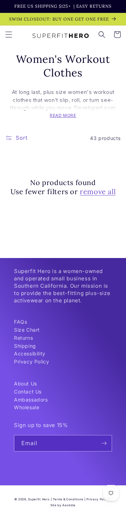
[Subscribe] (104, 443)
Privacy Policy (31, 362)
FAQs (20, 322)
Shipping (25, 346)
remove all (97, 191)
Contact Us (28, 392)
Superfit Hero (38, 499)
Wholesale (26, 407)
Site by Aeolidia (63, 505)
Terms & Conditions (68, 499)
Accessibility (30, 353)
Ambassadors (31, 400)
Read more (63, 115)
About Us (25, 383)
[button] (8, 34)
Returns (23, 338)
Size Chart (27, 330)
